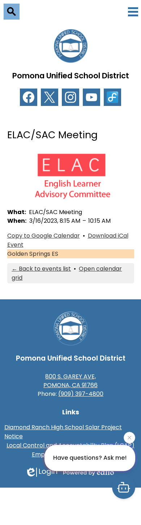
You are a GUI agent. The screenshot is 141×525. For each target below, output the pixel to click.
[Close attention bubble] (129, 437)
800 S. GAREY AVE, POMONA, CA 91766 (70, 380)
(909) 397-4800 (80, 394)
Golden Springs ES (32, 254)
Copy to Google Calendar (43, 235)
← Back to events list (41, 268)
